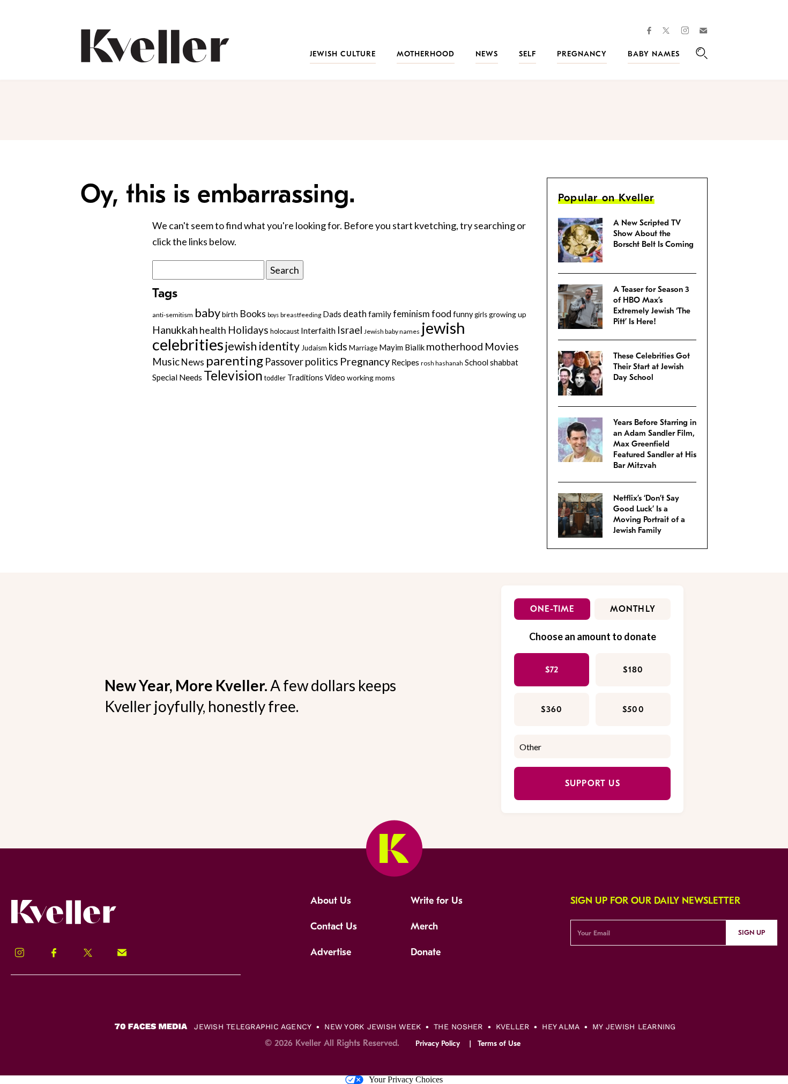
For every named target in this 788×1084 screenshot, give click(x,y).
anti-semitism (172, 315)
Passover (284, 362)
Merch (424, 926)
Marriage (363, 347)
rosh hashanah (442, 363)
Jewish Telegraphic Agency (252, 1026)
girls (480, 314)
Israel (349, 330)
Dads (332, 314)
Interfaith (318, 330)
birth (230, 314)
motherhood (454, 346)
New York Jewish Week (372, 1026)
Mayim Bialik (402, 347)
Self (527, 53)
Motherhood (426, 53)
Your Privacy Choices (406, 1079)
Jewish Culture (343, 53)
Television (233, 375)
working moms (371, 377)
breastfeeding (300, 315)
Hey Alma (560, 1026)
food (441, 313)
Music (166, 362)
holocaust (284, 331)
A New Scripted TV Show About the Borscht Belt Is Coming (653, 233)
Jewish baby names (392, 331)
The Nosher (458, 1026)
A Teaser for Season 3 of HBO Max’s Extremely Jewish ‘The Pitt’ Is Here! (651, 305)
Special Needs (177, 377)
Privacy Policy (437, 1043)
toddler (275, 378)
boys (273, 314)
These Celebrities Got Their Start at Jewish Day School (651, 366)
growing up (507, 314)
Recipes (405, 362)
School (476, 362)
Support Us (592, 783)
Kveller (513, 1026)
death (355, 314)
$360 (551, 709)
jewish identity (262, 346)
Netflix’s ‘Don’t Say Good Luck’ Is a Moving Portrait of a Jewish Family (649, 514)
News (486, 53)
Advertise (330, 952)
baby (207, 312)
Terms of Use (499, 1043)
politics (321, 361)
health (212, 330)
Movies (502, 346)
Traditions (305, 377)
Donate (426, 952)
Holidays (248, 330)
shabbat (504, 362)
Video (335, 377)
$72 (552, 670)
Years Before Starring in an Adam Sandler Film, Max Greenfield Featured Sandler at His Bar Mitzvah (654, 444)
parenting (234, 360)
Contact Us (333, 926)
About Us (330, 900)
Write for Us (437, 900)
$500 (633, 709)
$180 (633, 670)
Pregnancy (582, 53)
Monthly (633, 609)
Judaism (314, 347)
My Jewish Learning (633, 1026)
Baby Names (654, 53)
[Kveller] (75, 922)
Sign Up (751, 932)
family (379, 314)
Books (253, 313)
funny (463, 314)
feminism (411, 313)
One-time (552, 609)
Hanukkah (175, 330)
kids (338, 346)
